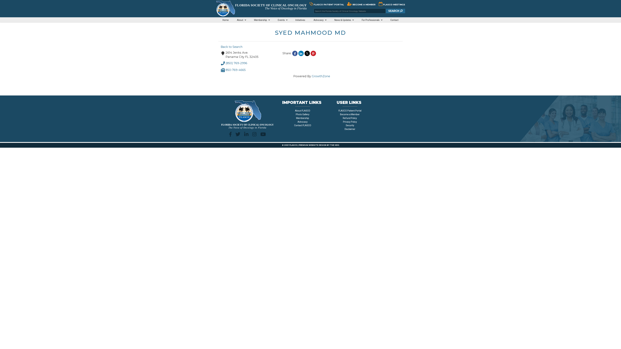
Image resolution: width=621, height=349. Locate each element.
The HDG (334, 145)
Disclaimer (350, 129)
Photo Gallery (302, 114)
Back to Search (232, 47)
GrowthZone (321, 76)
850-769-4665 (236, 70)
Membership (302, 118)
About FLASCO (302, 110)
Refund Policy (350, 118)
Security (350, 125)
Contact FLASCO (302, 125)
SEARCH (394, 10)
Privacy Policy (350, 122)
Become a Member (350, 114)
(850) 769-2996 (236, 63)
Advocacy (303, 122)
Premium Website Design (312, 145)
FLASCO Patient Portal (349, 110)
